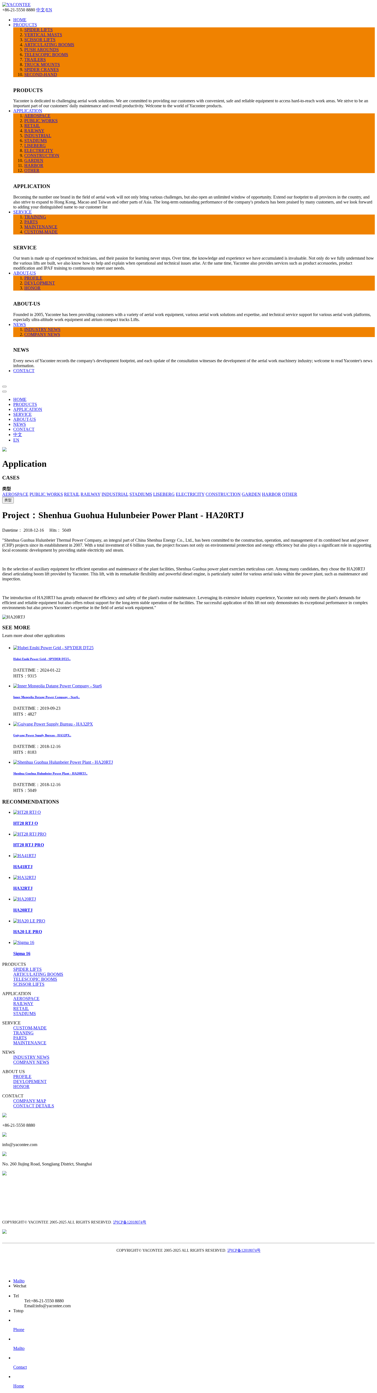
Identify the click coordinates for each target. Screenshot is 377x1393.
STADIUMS (35, 140)
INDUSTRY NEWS (42, 329)
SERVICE (22, 212)
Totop (18, 1310)
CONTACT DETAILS (33, 1106)
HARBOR (33, 165)
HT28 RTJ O (25, 823)
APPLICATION (27, 110)
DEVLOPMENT (39, 283)
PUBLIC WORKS (41, 120)
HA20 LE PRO (27, 931)
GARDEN (33, 160)
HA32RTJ (23, 888)
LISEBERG (35, 145)
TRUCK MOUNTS (42, 64)
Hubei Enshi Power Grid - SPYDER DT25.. (42, 659)
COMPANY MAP (29, 1101)
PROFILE (33, 278)
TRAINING (35, 217)
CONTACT (23, 370)
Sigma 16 (21, 953)
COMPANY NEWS (42, 334)
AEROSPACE (37, 115)
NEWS (19, 324)
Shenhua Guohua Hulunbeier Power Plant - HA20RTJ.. (50, 773)
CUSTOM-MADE (41, 231)
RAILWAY (34, 130)
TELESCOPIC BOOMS (46, 54)
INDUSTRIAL (37, 135)
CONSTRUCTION (41, 155)
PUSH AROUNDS (41, 49)
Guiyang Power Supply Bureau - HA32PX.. (42, 735)
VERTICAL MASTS (43, 34)
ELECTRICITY (38, 150)
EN (49, 9)
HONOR (32, 288)
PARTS (31, 222)
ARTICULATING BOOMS (49, 44)
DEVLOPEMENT (30, 1081)
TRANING (23, 1033)
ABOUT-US (24, 273)
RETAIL (32, 125)
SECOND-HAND (40, 74)
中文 (40, 9)
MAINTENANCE (40, 227)
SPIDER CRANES (41, 69)
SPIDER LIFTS (38, 29)
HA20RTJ (23, 910)
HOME (19, 19)
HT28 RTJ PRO (28, 844)
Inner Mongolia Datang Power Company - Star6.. (46, 697)
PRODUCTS (25, 24)
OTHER (31, 170)
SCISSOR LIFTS (39, 39)
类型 (8, 500)
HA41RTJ (23, 866)
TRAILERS (35, 59)
